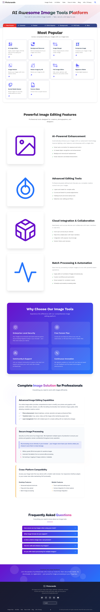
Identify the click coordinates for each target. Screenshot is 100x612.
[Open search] (95, 2)
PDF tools (83, 609)
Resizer (35, 25)
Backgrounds (64, 25)
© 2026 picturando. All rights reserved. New (70, 609)
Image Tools (48, 2)
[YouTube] (58, 597)
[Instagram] (50, 597)
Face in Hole (72, 2)
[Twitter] (41, 597)
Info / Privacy (87, 2)
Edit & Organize (51, 25)
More (88, 25)
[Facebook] (46, 597)
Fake (63, 2)
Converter (22, 25)
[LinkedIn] (54, 597)
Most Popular (10, 25)
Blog (79, 2)
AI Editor (57, 2)
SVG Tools (76, 25)
